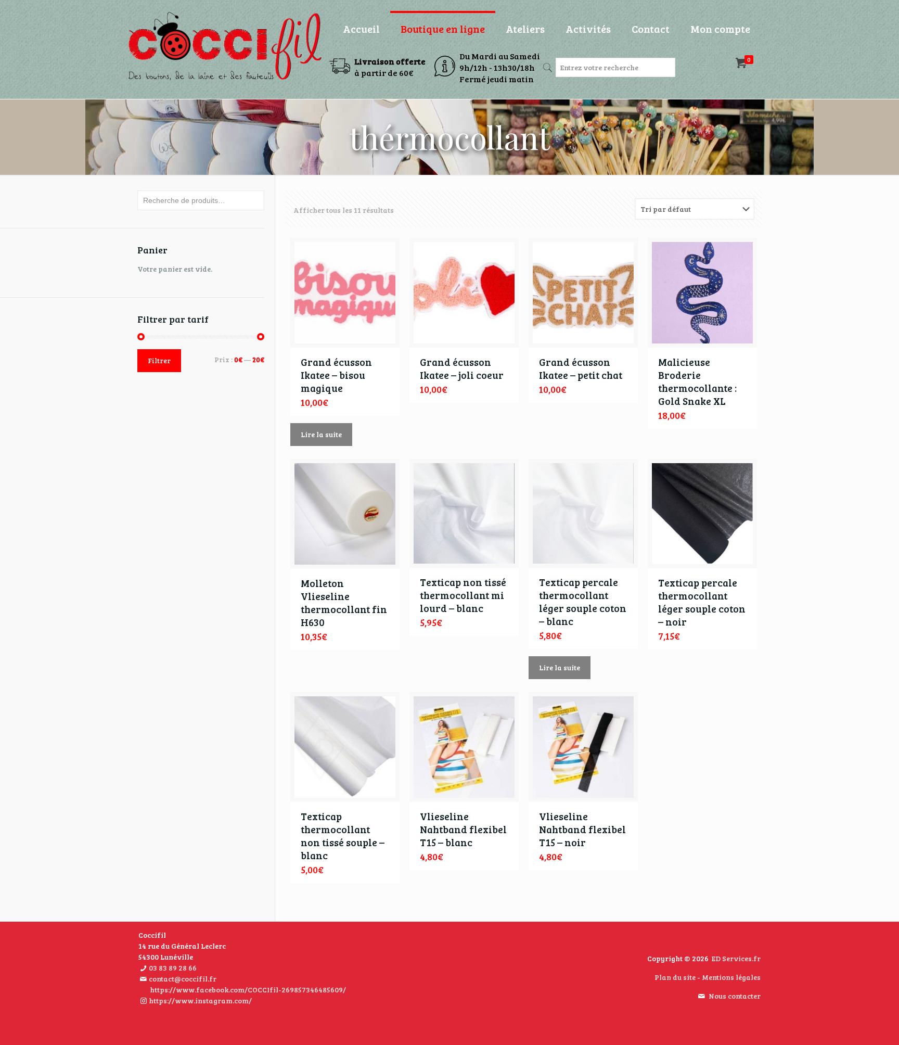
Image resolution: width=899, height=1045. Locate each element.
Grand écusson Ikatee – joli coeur (462, 368)
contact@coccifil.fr (182, 979)
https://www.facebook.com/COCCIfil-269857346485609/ (248, 990)
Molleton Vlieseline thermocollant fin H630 (344, 603)
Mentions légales (731, 977)
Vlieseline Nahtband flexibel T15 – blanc (463, 829)
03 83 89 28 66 (173, 968)
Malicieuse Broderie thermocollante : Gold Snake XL (697, 381)
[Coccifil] (224, 47)
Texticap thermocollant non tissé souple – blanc (342, 836)
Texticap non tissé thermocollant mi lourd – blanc (463, 595)
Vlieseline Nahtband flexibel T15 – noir (582, 829)
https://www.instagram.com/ (200, 1000)
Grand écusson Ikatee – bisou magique (336, 374)
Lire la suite (321, 434)
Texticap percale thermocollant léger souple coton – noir (702, 602)
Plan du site (675, 977)
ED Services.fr (736, 958)
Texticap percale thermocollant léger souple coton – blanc (582, 602)
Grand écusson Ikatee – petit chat (580, 368)
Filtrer (159, 360)
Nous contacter (735, 996)
